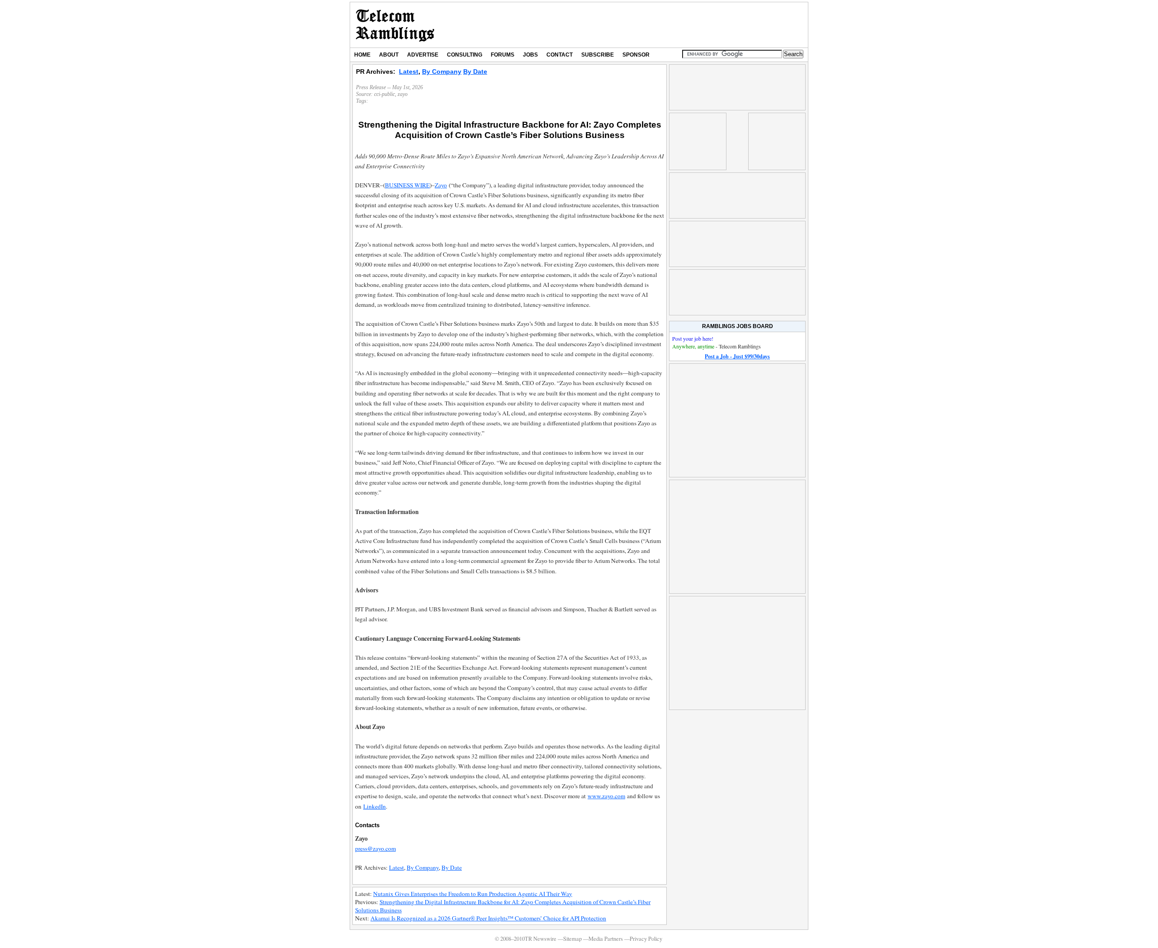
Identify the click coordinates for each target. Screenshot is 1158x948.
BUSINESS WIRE (407, 185)
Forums (502, 55)
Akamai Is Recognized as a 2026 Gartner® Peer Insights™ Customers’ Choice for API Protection (488, 918)
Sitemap (572, 939)
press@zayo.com (375, 848)
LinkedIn (374, 806)
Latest (408, 71)
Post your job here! (692, 338)
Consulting (464, 55)
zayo (403, 94)
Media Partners (605, 939)
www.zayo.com (606, 796)
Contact (559, 55)
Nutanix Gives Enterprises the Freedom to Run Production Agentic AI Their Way (472, 894)
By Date (475, 71)
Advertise (422, 55)
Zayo (441, 185)
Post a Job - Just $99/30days (737, 356)
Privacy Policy (646, 939)
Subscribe (597, 55)
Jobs (530, 55)
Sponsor (636, 55)
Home (362, 55)
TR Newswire (395, 25)
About (389, 55)
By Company (441, 71)
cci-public (384, 94)
